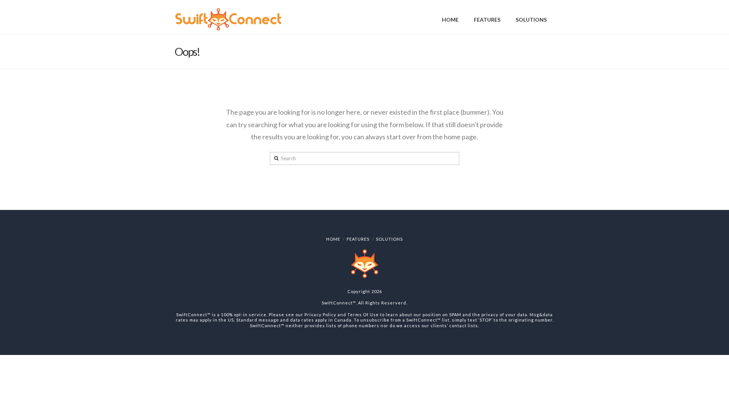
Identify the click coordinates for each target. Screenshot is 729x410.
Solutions (389, 239)
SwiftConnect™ (339, 302)
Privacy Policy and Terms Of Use (342, 314)
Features (358, 239)
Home (333, 239)
